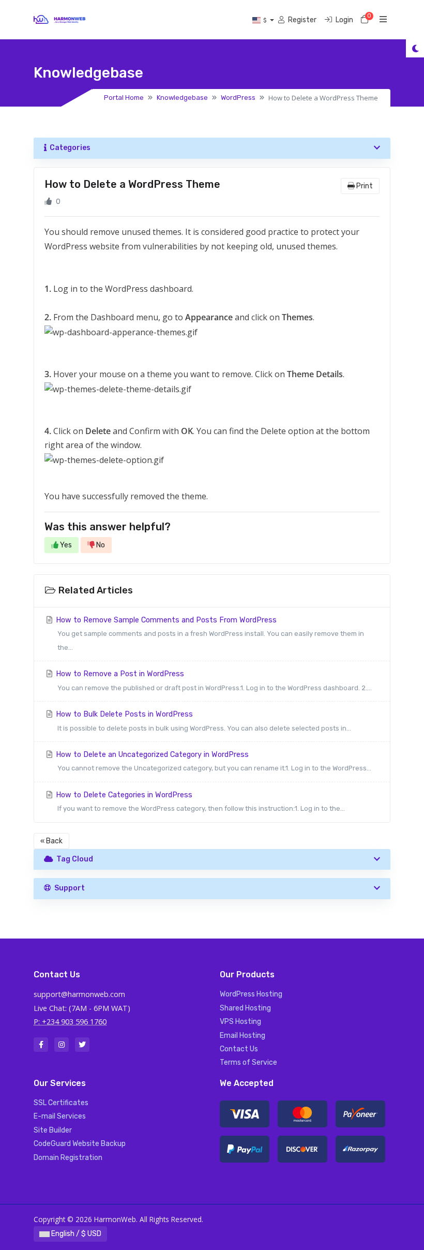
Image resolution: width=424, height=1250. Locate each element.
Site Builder (53, 1130)
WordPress (238, 97)
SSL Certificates (61, 1102)
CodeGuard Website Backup (80, 1143)
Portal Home (124, 97)
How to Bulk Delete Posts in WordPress (202, 721)
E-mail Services (60, 1116)
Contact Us (239, 1049)
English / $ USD (75, 1233)
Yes (65, 545)
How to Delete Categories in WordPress (199, 801)
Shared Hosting (245, 1008)
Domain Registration (68, 1157)
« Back (51, 841)
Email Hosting (242, 1035)
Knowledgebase (182, 97)
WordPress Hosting (251, 994)
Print (364, 186)
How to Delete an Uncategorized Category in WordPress (212, 761)
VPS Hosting (240, 1021)
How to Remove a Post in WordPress (213, 680)
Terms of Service (248, 1062)
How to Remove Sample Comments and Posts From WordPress (209, 633)
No (100, 545)
